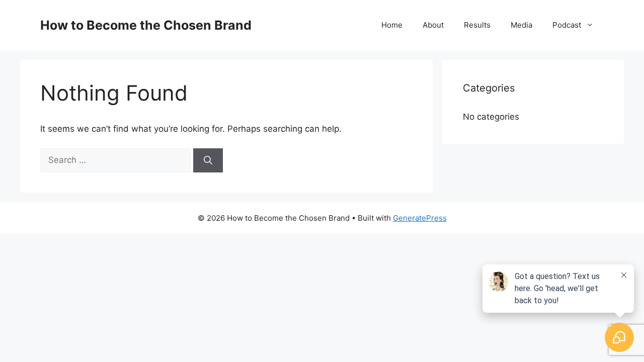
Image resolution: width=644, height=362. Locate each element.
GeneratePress (420, 218)
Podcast (566, 25)
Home (392, 25)
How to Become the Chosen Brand (146, 25)
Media (521, 25)
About (433, 25)
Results (477, 25)
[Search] (208, 160)
